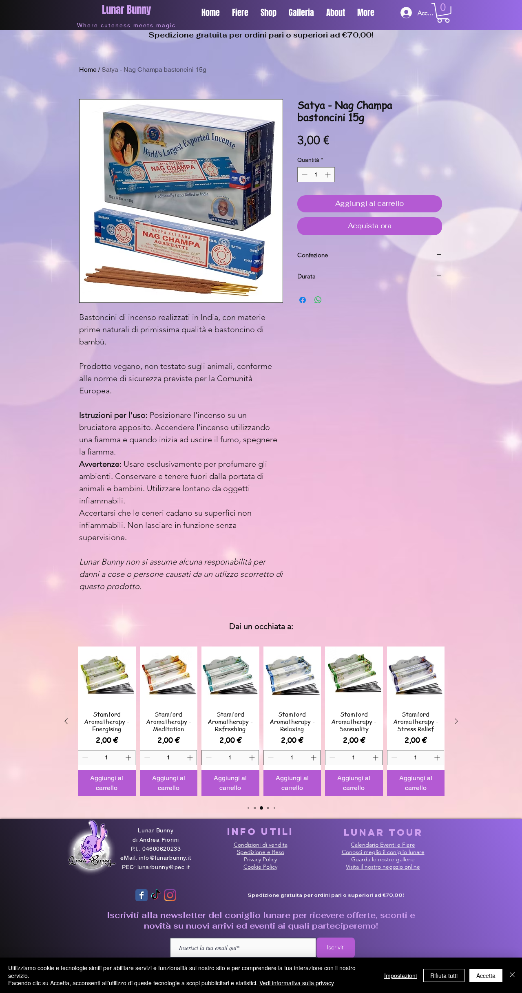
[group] (261, 721)
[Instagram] (170, 895)
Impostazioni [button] (400, 975)
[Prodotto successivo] (456, 721)
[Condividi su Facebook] (302, 300)
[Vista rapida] (107, 675)
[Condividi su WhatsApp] (318, 300)
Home (88, 69)
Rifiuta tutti (444, 975)
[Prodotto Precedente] (66, 721)
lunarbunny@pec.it (163, 867)
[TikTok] (156, 895)
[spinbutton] (316, 175)
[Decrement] (304, 175)
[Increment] (328, 175)
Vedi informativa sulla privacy (296, 983)
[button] (443, 13)
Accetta (485, 975)
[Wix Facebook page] (141, 895)
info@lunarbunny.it (165, 857)
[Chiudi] (512, 975)
